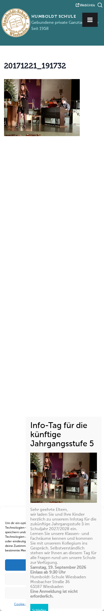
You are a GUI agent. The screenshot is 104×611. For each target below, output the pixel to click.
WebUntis (87, 5)
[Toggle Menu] (90, 20)
